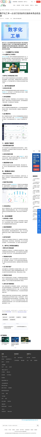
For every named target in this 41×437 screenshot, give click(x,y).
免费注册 (36, 166)
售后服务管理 (12, 319)
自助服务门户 (21, 156)
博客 (31, 360)
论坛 (27, 360)
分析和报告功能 (14, 184)
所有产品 (25, 1)
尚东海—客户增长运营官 (17, 18)
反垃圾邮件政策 (27, 429)
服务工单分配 (4, 387)
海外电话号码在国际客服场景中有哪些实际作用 (15, 344)
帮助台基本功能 (4, 385)
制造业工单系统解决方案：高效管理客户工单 (36, 192)
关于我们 (10, 429)
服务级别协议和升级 (5, 390)
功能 (14, 5)
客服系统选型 (7, 9)
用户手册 (28, 357)
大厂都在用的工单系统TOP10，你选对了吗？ (36, 203)
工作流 (3, 393)
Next (29, 341)
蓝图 (7, 393)
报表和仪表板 (4, 406)
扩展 (2, 398)
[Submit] (37, 425)
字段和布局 (4, 411)
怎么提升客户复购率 (24, 343)
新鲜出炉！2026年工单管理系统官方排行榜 (36, 215)
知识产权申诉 (22, 429)
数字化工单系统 (5, 56)
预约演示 (36, 169)
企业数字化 (19, 317)
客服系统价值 (12, 9)
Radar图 (9, 406)
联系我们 (36, 5)
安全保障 (17, 429)
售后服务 (24, 317)
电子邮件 (7, 361)
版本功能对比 (20, 357)
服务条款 (32, 429)
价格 (15, 357)
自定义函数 (4, 401)
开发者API (34, 357)
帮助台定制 (10, 411)
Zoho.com (6, 1)
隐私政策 (35, 429)
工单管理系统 (16, 360)
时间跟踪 (3, 377)
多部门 (3, 361)
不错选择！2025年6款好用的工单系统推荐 (36, 187)
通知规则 (10, 387)
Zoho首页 (6, 429)
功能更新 (35, 360)
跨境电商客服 (15, 1)
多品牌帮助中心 (9, 359)
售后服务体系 (5, 319)
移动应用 (3, 374)
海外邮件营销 (20, 1)
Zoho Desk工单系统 (19, 117)
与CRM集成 (9, 374)
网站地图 (22, 360)
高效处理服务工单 (5, 380)
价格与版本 (18, 5)
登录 (35, 1)
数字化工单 (5, 317)
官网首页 (3, 9)
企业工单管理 (11, 317)
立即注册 (38, 1)
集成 (6, 398)
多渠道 (3, 359)
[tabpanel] (5, 341)
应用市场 (9, 401)
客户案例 (22, 5)
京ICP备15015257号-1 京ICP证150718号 (30, 433)
